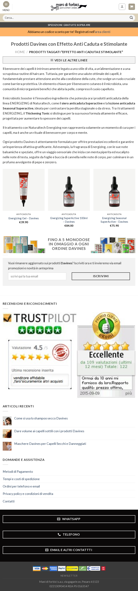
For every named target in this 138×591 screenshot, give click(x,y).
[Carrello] (131, 7)
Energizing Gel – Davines (23, 218)
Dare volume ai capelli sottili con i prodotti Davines (49, 431)
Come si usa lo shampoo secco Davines (41, 418)
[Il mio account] (122, 7)
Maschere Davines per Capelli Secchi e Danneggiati (50, 444)
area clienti (102, 32)
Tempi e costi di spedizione (21, 479)
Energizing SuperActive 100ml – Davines (69, 219)
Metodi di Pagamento (18, 471)
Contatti (9, 501)
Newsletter (69, 575)
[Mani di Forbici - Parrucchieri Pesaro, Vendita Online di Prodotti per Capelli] (69, 7)
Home (20, 52)
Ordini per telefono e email (21, 486)
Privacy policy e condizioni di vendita (28, 494)
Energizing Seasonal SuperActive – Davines (114, 219)
